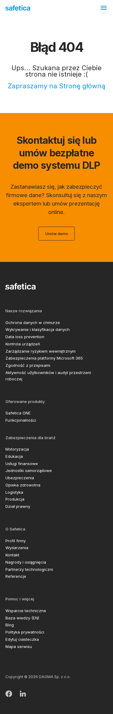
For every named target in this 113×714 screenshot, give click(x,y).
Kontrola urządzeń (22, 343)
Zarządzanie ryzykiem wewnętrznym (40, 351)
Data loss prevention (24, 336)
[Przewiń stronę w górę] (100, 702)
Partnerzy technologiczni (29, 569)
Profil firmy (15, 540)
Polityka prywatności (24, 632)
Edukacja (14, 456)
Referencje (15, 576)
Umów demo (56, 233)
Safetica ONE (18, 412)
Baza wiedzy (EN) (22, 617)
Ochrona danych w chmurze (32, 322)
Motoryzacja (17, 449)
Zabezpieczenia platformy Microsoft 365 (44, 358)
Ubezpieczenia (19, 477)
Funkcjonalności (20, 420)
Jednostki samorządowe (28, 470)
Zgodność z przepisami (27, 365)
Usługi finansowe (21, 463)
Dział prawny (17, 506)
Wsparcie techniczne (25, 610)
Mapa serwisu (18, 646)
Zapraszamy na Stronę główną (56, 86)
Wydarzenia (16, 547)
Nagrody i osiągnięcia (25, 562)
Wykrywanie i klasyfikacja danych (37, 329)
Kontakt (12, 554)
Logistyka (14, 492)
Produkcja (14, 499)
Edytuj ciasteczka (22, 639)
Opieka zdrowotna (22, 485)
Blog (9, 624)
